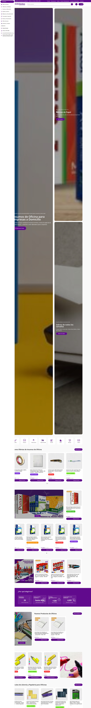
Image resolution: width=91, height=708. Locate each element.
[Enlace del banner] (37, 504)
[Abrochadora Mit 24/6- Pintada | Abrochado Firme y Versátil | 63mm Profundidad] (47, 694)
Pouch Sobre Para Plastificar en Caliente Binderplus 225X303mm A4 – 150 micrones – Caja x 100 (41, 633)
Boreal (56, 543)
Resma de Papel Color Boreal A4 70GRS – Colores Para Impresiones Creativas (75, 538)
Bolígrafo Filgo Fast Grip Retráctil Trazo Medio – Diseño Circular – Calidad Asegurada (18, 702)
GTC (52, 579)
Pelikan (45, 673)
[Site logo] (18, 4)
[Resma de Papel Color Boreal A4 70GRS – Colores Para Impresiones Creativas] (76, 530)
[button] (20, 480)
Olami (49, 476)
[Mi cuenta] (76, 4)
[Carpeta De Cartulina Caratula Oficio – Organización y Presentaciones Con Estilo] (33, 694)
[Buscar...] (72, 4)
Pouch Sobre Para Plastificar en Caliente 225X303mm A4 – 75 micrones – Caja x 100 (57, 633)
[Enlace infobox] (15, 441)
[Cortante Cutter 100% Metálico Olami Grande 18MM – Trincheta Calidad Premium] (56, 461)
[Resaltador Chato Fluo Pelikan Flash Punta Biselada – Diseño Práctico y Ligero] (19, 659)
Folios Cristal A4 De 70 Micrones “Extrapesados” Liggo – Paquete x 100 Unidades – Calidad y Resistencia (37, 471)
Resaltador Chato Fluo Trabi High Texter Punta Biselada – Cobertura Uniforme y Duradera (34, 668)
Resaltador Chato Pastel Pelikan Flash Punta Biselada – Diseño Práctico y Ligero (50, 668)
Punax (67, 513)
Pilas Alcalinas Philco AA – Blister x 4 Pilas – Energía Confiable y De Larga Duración (76, 702)
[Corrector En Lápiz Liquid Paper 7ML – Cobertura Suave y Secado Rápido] (74, 461)
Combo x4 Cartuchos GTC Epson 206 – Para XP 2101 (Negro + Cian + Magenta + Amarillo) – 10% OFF (42, 575)
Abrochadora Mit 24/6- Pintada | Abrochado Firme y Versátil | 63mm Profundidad (47, 702)
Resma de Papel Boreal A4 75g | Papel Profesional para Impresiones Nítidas (61, 538)
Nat (41, 543)
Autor (27, 544)
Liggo (31, 476)
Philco (71, 705)
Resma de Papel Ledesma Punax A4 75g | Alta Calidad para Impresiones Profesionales (73, 508)
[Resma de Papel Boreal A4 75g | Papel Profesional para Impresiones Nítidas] (61, 530)
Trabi (29, 673)
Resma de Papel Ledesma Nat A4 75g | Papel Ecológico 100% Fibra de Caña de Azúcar (47, 538)
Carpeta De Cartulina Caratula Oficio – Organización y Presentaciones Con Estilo (33, 702)
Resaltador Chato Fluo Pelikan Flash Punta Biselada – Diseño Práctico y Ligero (18, 668)
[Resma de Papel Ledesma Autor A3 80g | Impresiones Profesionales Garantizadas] (18, 530)
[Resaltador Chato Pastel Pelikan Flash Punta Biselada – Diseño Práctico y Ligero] (51, 659)
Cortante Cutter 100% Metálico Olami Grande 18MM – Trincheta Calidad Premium (55, 471)
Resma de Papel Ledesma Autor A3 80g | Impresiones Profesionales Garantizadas (17, 538)
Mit (41, 705)
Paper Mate (68, 475)
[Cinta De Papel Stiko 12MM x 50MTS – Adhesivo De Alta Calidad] (20, 461)
